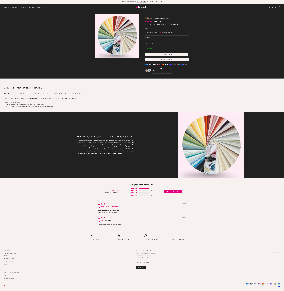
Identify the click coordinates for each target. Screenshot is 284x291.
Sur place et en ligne (178, 239)
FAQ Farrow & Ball (9, 258)
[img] (101, 204)
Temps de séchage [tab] (60, 93)
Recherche (7, 250)
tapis (108, 147)
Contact (45, 7)
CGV (5, 269)
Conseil (31, 7)
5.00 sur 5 (115, 191)
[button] (149, 21)
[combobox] (276, 251)
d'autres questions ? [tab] (77, 93)
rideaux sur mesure (98, 147)
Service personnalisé (151, 239)
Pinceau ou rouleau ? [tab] (42, 93)
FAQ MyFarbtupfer (9, 261)
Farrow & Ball (149, 15)
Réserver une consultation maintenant (162, 72)
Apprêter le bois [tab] (24, 93)
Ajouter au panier (166, 54)
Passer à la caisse (166, 59)
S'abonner (141, 267)
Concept (23, 7)
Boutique (15, 7)
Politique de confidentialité (12, 272)
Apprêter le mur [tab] (9, 93)
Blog (38, 7)
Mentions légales (9, 278)
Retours (6, 267)
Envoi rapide (95, 239)
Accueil (6, 7)
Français (275, 251)
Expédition (7, 264)
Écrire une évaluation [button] (173, 192)
